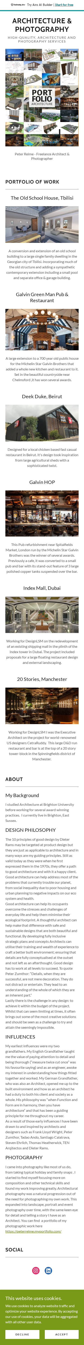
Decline (22, 1334)
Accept (61, 1334)
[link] (42, 25)
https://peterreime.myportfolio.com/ (33, 1231)
